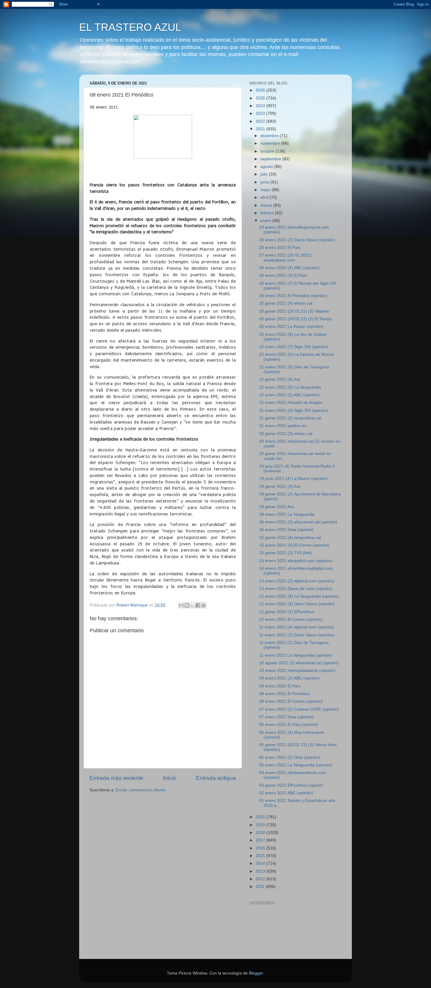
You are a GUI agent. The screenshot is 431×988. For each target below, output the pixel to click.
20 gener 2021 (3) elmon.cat (285, 433)
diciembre (270, 136)
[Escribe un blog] (187, 605)
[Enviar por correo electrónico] (181, 605)
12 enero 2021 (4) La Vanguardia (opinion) (299, 596)
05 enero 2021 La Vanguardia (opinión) (295, 765)
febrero (267, 213)
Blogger (256, 973)
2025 (261, 98)
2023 (261, 113)
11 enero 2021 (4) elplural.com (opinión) (296, 627)
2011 (261, 886)
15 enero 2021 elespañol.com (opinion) (295, 561)
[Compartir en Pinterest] (203, 605)
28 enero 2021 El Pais (279, 247)
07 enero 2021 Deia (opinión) (286, 717)
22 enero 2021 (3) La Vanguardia (290, 387)
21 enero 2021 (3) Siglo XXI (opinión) (293, 410)
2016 (261, 848)
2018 (261, 832)
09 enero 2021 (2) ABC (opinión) (289, 678)
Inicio (169, 778)
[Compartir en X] (192, 605)
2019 (261, 825)
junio (265, 182)
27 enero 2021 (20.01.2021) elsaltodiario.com (285, 257)
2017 (261, 840)
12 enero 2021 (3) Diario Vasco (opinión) (297, 604)
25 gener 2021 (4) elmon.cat (285, 303)
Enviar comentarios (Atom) (140, 790)
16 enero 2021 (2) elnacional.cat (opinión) (298, 522)
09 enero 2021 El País (280, 686)
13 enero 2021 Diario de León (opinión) (295, 588)
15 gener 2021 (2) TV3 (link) (285, 553)
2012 (261, 879)
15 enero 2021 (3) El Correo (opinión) (294, 545)
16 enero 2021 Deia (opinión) (286, 529)
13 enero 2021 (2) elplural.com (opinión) (296, 581)
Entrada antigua (216, 778)
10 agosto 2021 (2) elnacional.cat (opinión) (299, 663)
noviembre (270, 143)
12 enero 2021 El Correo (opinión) (291, 619)
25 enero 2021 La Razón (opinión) (291, 326)
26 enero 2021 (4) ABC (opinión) (289, 268)
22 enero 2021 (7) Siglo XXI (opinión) (293, 347)
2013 (261, 871)
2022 (261, 121)
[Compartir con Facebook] (198, 605)
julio (264, 174)
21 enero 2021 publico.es (282, 426)
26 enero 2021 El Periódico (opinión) (293, 296)
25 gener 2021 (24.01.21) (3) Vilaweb (294, 311)
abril (264, 197)
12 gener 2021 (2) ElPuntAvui (286, 612)
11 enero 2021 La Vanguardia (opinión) (295, 655)
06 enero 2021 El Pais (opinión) (288, 724)
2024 (261, 106)
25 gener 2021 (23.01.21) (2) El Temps (295, 319)
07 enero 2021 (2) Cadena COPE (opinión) (299, 709)
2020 (261, 817)
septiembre (271, 159)
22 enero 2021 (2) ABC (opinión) (289, 395)
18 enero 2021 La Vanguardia (287, 514)
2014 (261, 863)
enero (266, 220)
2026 (261, 90)
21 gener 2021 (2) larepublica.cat (290, 418)
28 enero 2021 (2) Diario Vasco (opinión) (297, 240)
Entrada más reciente (116, 778)
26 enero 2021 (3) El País (283, 275)
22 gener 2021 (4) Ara (279, 379)
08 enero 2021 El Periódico (284, 694)
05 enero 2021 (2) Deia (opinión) (289, 757)
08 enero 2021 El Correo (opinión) (291, 701)
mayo (266, 190)
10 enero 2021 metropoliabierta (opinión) (297, 670)
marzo (266, 205)
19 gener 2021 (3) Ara (279, 486)
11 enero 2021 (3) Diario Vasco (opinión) (297, 635)
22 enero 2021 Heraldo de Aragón (291, 402)
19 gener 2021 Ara (276, 507)
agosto (267, 166)
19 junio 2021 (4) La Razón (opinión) (293, 478)
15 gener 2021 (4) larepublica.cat (290, 537)
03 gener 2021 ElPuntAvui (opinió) (291, 785)
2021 (261, 129)
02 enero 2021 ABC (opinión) (286, 793)
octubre (268, 151)
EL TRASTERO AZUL (130, 27)
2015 (261, 856)
